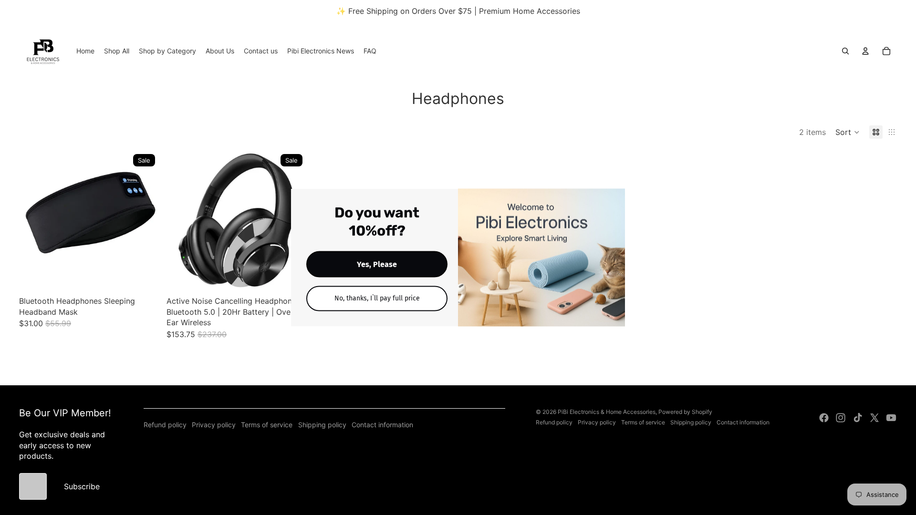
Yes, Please (377, 264)
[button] (847, 132)
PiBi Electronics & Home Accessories (607, 411)
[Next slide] (144, 219)
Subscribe (82, 486)
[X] (874, 417)
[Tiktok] (858, 417)
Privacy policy (214, 425)
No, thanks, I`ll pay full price (377, 298)
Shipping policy (322, 425)
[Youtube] (891, 417)
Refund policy (165, 425)
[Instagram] (840, 417)
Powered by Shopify (685, 411)
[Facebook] (824, 417)
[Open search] (845, 51)
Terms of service (266, 425)
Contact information (382, 425)
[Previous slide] (33, 219)
